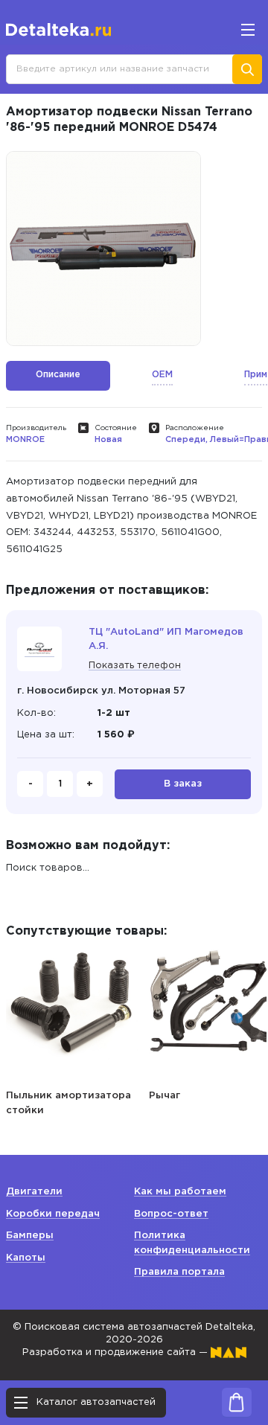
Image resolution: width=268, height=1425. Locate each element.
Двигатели (34, 1192)
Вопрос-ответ (171, 1214)
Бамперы (30, 1236)
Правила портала (179, 1272)
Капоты (25, 1258)
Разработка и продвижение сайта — (116, 1352)
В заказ (183, 784)
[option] (103, 248)
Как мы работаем (180, 1192)
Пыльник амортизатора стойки (68, 1103)
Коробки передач (53, 1214)
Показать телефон (135, 666)
